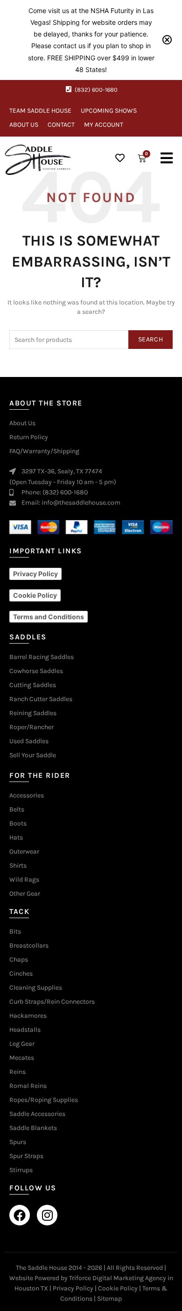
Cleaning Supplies (35, 988)
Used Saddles (29, 741)
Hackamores (28, 1016)
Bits (15, 931)
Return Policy (28, 437)
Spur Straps (26, 1156)
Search (150, 339)
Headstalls (25, 1030)
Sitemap (109, 1299)
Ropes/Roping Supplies (43, 1100)
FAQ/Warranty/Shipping (44, 451)
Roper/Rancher (31, 727)
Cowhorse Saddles (36, 671)
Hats (16, 837)
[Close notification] (167, 39)
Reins (17, 1072)
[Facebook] (19, 1215)
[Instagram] (47, 1215)
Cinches (21, 974)
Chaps (18, 959)
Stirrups (21, 1170)
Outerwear (24, 851)
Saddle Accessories (37, 1114)
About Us (23, 125)
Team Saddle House (40, 111)
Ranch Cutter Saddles (40, 699)
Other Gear (24, 894)
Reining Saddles (32, 713)
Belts (16, 809)
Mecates (21, 1058)
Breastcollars (29, 945)
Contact (61, 125)
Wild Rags (24, 879)
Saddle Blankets (33, 1128)
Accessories (26, 795)
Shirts (18, 865)
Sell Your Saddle (32, 755)
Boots (18, 823)
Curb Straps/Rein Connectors (52, 1002)
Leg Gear (22, 1044)
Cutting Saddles (32, 685)
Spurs (17, 1142)
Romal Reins (28, 1086)
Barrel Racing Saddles (41, 657)
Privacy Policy (73, 1288)
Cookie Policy (118, 1288)
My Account (103, 125)
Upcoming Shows (109, 111)
